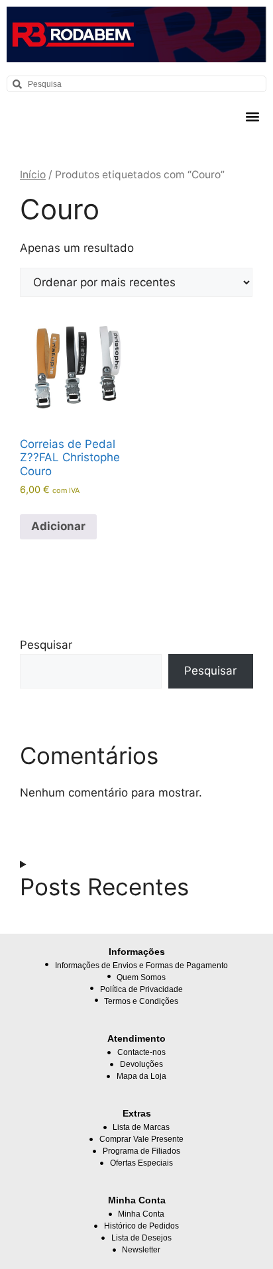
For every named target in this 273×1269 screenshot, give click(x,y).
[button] (252, 116)
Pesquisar (46, 644)
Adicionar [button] (58, 526)
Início (33, 174)
